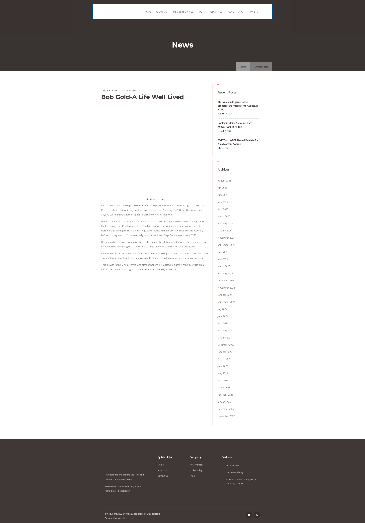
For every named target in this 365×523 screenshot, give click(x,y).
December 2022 (226, 409)
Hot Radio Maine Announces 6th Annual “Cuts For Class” (235, 124)
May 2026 (223, 202)
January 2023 (225, 401)
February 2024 (225, 330)
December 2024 (226, 280)
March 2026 (224, 216)
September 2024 (226, 302)
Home (243, 66)
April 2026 (223, 209)
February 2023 (225, 394)
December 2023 (226, 344)
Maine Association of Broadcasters (143, 513)
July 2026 (222, 187)
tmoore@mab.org (235, 472)
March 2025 (224, 266)
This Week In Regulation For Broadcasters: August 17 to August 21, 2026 (238, 105)
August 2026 (224, 180)
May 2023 (223, 373)
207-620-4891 (233, 465)
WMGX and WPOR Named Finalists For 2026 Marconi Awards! (238, 142)
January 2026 (225, 230)
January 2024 (225, 337)
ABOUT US (161, 11)
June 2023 (223, 366)
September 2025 (226, 244)
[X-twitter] (257, 515)
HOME (148, 11)
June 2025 (223, 252)
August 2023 (224, 359)
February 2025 (225, 273)
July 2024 (222, 309)
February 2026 (225, 223)
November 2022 (226, 416)
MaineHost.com (125, 518)
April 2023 (223, 380)
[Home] (112, 11)
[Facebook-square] (249, 515)
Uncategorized (261, 66)
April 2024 (223, 323)
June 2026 (223, 194)
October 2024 (225, 294)
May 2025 (223, 259)
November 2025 (226, 237)
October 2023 (225, 351)
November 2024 (226, 287)
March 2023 (224, 387)
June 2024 (223, 316)
